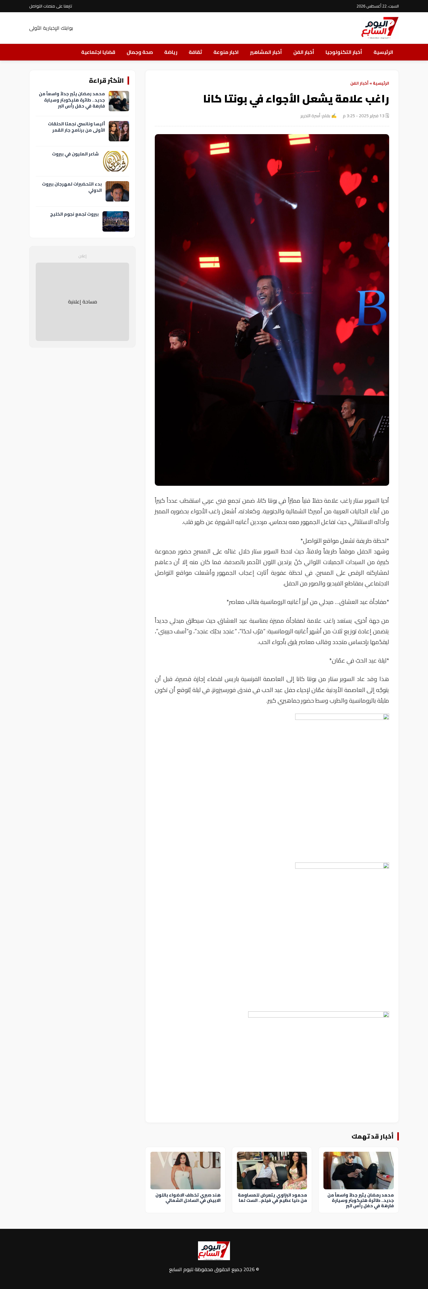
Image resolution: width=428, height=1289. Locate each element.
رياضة (170, 52)
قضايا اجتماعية (98, 52)
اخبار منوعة (226, 52)
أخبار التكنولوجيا (344, 52)
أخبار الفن (303, 52)
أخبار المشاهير (266, 52)
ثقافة (195, 52)
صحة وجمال (140, 52)
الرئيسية (383, 52)
